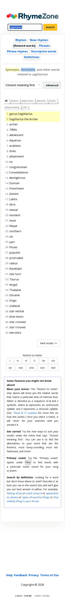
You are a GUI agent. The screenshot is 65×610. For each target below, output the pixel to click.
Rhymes (20, 40)
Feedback (20, 575)
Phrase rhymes (17, 51)
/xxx (20, 367)
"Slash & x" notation (25, 412)
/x (18, 360)
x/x (53, 360)
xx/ (10, 367)
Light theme (23, 595)
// (34, 360)
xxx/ (53, 367)
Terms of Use (49, 575)
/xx (43, 360)
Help (9, 575)
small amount (34, 493)
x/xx (31, 367)
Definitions (31, 57)
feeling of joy (14, 493)
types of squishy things (35, 497)
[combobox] (23, 85)
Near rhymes (39, 40)
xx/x (42, 367)
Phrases (44, 46)
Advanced (52, 85)
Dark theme (42, 595)
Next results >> (48, 343)
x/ (26, 360)
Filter (28, 462)
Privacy (34, 575)
